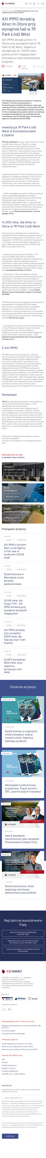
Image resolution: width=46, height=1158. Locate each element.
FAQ (3, 1060)
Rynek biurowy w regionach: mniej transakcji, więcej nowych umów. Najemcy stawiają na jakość (21, 736)
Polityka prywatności (9, 1065)
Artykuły (11, 11)
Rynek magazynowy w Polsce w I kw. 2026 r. (17, 1044)
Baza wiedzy (5, 804)
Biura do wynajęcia (8, 1031)
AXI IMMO (4, 11)
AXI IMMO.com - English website (13, 1074)
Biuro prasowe (21, 540)
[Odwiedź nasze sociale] (4, 1009)
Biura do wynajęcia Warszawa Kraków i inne (23, 933)
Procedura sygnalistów (10, 1071)
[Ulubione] (30, 4)
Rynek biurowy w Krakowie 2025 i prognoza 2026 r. (20, 1049)
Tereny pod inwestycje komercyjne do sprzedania (23, 950)
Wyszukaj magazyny (14, 476)
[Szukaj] (26, 4)
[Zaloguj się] (38, 3)
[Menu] (42, 4)
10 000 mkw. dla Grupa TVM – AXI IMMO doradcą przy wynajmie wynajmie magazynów (15, 607)
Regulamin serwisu (9, 1068)
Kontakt (5, 1062)
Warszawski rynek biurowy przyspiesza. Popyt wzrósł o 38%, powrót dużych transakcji (23, 788)
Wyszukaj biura (12, 497)
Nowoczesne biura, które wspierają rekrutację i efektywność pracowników (20, 889)
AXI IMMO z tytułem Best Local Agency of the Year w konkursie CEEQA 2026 (15, 551)
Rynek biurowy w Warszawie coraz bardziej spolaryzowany (14, 578)
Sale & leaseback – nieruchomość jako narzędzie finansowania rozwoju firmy (22, 839)
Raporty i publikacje (8, 699)
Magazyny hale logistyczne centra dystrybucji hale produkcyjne (23, 942)
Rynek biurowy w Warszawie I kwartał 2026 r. (18, 1046)
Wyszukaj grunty (13, 518)
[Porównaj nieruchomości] (34, 4)
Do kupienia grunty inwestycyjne (13, 1033)
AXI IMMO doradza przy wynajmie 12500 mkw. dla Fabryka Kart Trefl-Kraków (15, 636)
